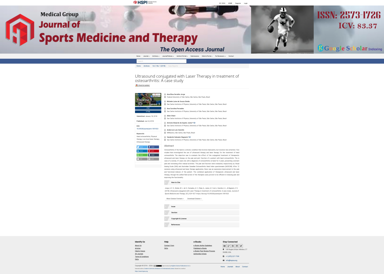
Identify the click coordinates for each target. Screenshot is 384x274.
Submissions (195, 56)
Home (138, 56)
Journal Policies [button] (167, 56)
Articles (137, 248)
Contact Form (169, 245)
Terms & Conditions (142, 257)
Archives (147, 66)
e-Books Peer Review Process (204, 251)
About (238, 267)
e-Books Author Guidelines (203, 245)
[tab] (201, 182)
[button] (142, 147)
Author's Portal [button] (182, 56)
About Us (138, 245)
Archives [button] (155, 56)
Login (246, 3)
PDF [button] (148, 108)
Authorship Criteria (200, 254)
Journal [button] (145, 56)
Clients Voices (140, 251)
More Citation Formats (174, 199)
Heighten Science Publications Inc (180, 265)
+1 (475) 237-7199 (232, 256)
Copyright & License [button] (178, 219)
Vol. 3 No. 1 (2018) (158, 66)
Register (238, 3)
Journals (230, 267)
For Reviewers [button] (220, 56)
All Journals (139, 254)
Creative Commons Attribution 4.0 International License (159, 268)
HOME (230, 3)
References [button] (175, 225)
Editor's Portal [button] (206, 56)
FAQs (137, 259)
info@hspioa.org (231, 260)
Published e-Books (200, 248)
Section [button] (174, 213)
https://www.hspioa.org (141, 271)
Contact (231, 56)
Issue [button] (173, 207)
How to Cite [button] (175, 182)
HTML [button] (148, 112)
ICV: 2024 (222, 3)
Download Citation (194, 199)
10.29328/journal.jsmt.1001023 (147, 129)
